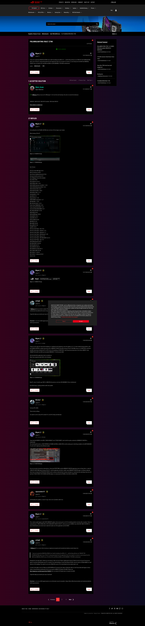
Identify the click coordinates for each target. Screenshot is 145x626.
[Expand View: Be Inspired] (38, 8)
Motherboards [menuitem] (31, 12)
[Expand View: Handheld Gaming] (88, 8)
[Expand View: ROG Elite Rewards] (81, 12)
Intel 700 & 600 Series (55, 33)
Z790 (43, 66)
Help (112, 10)
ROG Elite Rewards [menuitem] (76, 12)
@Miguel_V (35, 94)
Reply (89, 72)
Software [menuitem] (50, 8)
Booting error (100, 74)
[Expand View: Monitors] (52, 12)
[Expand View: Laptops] (77, 8)
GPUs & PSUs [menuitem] (41, 12)
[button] (32, 72)
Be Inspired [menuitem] (34, 8)
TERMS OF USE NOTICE (88, 613)
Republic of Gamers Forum (34, 33)
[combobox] (72, 24)
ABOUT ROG (24, 609)
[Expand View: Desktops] (70, 8)
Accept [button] (81, 321)
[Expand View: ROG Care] (46, 8)
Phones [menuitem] (92, 8)
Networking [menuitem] (66, 12)
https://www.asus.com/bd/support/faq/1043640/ (40, 571)
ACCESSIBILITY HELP (44, 609)
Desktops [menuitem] (67, 8)
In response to (41, 275)
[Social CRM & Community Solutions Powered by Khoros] (113, 622)
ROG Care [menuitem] (43, 8)
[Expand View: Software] (53, 8)
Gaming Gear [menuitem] (57, 12)
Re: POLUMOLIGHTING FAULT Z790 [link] (69, 33)
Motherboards (45, 33)
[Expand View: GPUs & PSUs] (45, 12)
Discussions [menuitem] (58, 8)
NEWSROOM (35, 609)
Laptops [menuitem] (74, 8)
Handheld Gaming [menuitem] (83, 8)
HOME (29, 609)
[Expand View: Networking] (70, 12)
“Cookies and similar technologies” (69, 317)
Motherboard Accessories (103, 76)
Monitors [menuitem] (49, 12)
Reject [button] (64, 321)
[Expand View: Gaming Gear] (61, 12)
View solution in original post (36, 104)
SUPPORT (93, 2)
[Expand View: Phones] (95, 8)
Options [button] (114, 33)
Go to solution (62, 49)
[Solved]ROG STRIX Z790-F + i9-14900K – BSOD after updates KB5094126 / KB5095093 (106, 48)
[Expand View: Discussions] (62, 8)
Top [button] (31, 622)
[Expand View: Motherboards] (35, 12)
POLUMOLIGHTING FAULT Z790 (103, 81)
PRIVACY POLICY (97, 613)
